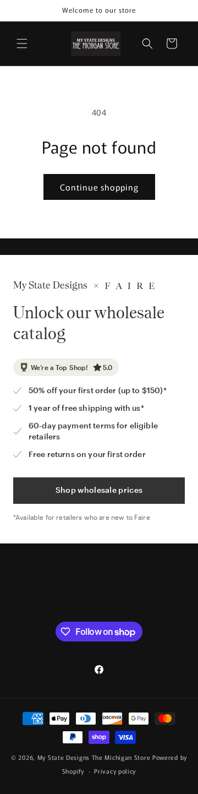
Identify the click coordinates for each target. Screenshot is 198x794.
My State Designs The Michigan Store (94, 757)
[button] (22, 43)
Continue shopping (99, 187)
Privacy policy (115, 770)
